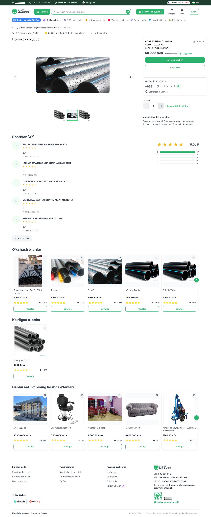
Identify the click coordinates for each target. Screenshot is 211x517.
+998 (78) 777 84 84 (41, 3)
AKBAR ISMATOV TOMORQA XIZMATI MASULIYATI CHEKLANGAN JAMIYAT (158, 44)
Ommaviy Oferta (39, 513)
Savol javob (112, 476)
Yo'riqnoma (90, 3)
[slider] (30, 148)
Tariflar (62, 481)
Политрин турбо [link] (66, 28)
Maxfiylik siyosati (20, 513)
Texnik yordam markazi (67, 3)
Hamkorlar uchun (20, 481)
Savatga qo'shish (175, 60)
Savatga (30, 309)
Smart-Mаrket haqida (22, 472)
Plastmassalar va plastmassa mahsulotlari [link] (39, 28)
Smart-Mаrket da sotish (70, 472)
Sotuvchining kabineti (69, 476)
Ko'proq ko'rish (21, 238)
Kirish (193, 11)
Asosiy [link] (15, 28)
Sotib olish (175, 67)
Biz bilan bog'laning (21, 476)
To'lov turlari (112, 481)
